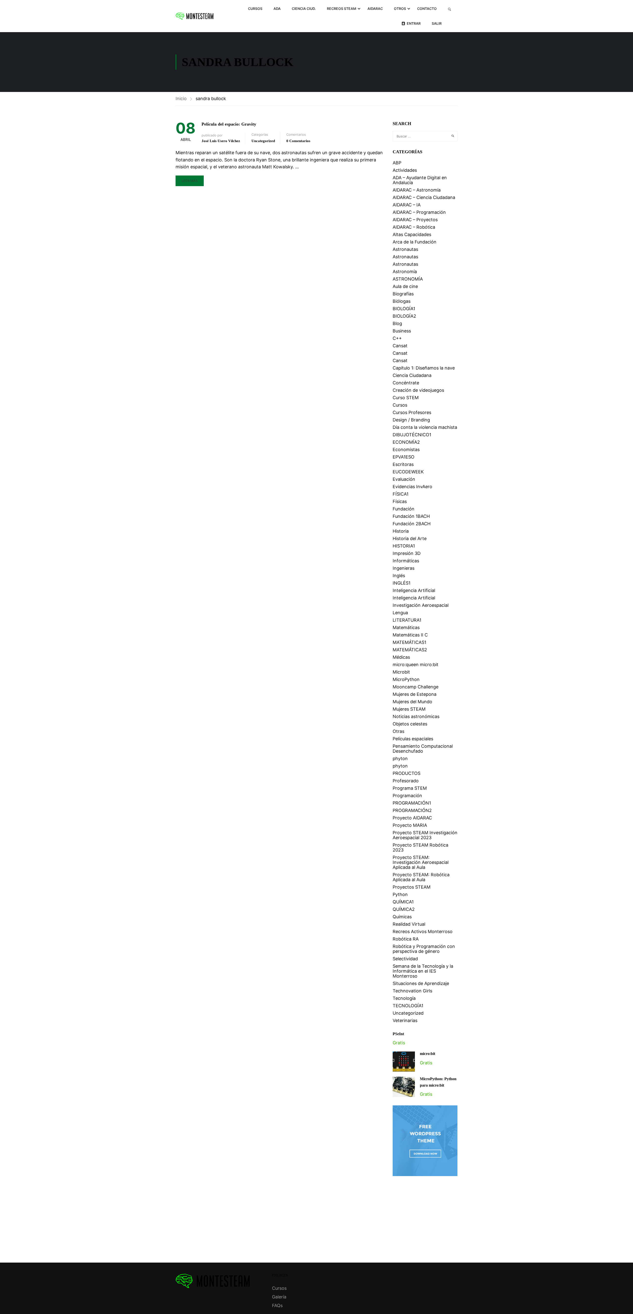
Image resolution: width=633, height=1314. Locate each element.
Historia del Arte (410, 538)
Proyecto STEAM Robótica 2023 (420, 847)
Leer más (190, 181)
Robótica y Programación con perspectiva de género (424, 949)
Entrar (414, 23)
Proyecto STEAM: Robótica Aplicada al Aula (421, 877)
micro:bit (427, 1053)
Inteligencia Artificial (414, 590)
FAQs (277, 1305)
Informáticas (406, 560)
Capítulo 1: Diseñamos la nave (424, 368)
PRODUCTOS (406, 773)
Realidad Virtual (409, 924)
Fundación (403, 508)
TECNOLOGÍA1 (408, 1005)
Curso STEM (406, 397)
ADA (277, 8)
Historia (401, 531)
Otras (398, 731)
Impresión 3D (407, 553)
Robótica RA (406, 939)
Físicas (400, 501)
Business (402, 330)
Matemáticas (406, 627)
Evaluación (404, 479)
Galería (279, 1296)
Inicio (181, 98)
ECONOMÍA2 (406, 442)
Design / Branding (411, 419)
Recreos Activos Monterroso (422, 931)
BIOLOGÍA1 (404, 308)
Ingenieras (403, 568)
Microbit (401, 672)
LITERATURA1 (407, 620)
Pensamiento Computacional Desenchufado (423, 749)
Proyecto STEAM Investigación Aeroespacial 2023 (425, 835)
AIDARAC (375, 8)
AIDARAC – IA (407, 204)
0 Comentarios (298, 141)
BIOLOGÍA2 (404, 316)
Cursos (255, 8)
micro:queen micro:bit (415, 664)
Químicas (402, 916)
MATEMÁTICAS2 (410, 649)
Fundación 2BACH (411, 523)
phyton (400, 758)
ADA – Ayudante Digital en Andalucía (420, 180)
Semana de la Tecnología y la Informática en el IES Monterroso (423, 971)
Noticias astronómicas (416, 716)
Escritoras (403, 464)
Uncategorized (263, 141)
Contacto (427, 8)
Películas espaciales (413, 738)
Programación (407, 795)
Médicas (401, 657)
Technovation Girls (412, 990)
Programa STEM (410, 788)
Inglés (399, 575)
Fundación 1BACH (411, 516)
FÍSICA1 (400, 494)
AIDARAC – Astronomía (417, 190)
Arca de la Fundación (414, 241)
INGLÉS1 (401, 583)
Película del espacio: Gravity (229, 124)
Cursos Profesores (412, 412)
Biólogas (401, 301)
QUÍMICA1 (403, 901)
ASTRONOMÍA (408, 279)
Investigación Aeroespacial (421, 605)
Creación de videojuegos (418, 390)
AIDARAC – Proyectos (415, 219)
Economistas (406, 449)
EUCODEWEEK (408, 471)
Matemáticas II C (410, 634)
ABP (397, 162)
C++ (397, 338)
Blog (397, 323)
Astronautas (405, 249)
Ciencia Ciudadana (412, 375)
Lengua (400, 612)
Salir (437, 23)
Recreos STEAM (341, 8)
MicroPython (406, 679)
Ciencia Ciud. (304, 8)
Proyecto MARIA (410, 825)
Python (400, 894)
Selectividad (405, 958)
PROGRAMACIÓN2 (412, 810)
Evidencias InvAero (412, 486)
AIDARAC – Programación (419, 212)
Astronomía (405, 271)
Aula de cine (405, 286)
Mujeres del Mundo (412, 701)
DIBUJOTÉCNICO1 (412, 434)
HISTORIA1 (404, 545)
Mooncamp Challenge (415, 686)
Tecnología (404, 998)
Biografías (403, 293)
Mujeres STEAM (409, 709)
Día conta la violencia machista (425, 427)
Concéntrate (406, 382)
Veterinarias (405, 1020)
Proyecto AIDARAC (412, 817)
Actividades (405, 170)
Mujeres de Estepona (414, 694)
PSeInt (398, 1034)
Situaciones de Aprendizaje (421, 983)
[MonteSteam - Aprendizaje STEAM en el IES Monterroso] (194, 16)
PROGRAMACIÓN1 (412, 803)
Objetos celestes (410, 723)
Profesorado (406, 780)
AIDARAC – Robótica (414, 227)
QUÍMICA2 (404, 909)
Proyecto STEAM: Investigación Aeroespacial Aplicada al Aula (421, 862)
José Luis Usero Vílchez (221, 141)
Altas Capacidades (412, 234)
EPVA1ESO (403, 457)
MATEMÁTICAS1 (409, 642)
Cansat (400, 345)
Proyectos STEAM (411, 887)
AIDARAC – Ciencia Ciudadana (424, 197)
